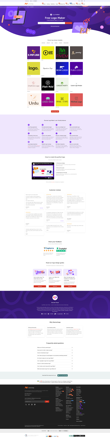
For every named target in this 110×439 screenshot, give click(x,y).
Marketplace (78, 398)
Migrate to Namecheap (59, 405)
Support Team (75, 329)
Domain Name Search (59, 388)
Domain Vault (69, 391)
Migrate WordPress (69, 403)
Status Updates (78, 390)
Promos (67, 419)
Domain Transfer (58, 389)
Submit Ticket (78, 393)
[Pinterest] (35, 404)
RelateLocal (78, 407)
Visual (77, 409)
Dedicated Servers (58, 403)
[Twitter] (26, 404)
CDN (67, 393)
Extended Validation (69, 409)
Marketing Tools (62, 4)
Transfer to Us (72, 4)
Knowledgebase (78, 391)
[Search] (84, 1)
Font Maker (59, 310)
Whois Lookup (58, 394)
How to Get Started (79, 399)
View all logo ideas (55, 111)
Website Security (69, 389)
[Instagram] (32, 404)
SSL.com (67, 406)
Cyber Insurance (69, 395)
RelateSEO (78, 403)
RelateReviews (79, 405)
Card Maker (66, 310)
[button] (55, 347)
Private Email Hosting (59, 404)
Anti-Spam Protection (69, 398)
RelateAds (78, 406)
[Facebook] (29, 404)
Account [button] (83, 4)
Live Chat (77, 394)
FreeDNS (57, 396)
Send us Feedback (79, 421)
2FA (66, 396)
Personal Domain (58, 392)
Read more (40, 286)
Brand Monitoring (79, 408)
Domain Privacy (68, 388)
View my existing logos (55, 26)
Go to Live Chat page (63, 375)
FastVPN (69, 394)
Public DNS (68, 397)
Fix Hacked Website (70, 390)
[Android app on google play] (76, 436)
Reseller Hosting (58, 401)
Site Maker (62, 310)
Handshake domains (60, 391)
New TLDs (57, 390)
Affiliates (77, 419)
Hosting (48, 4)
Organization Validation (69, 407)
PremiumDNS (58, 395)
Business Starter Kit (80, 400)
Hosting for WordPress (59, 400)
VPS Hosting (58, 402)
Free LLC (79, 401)
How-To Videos (78, 392)
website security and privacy (35, 329)
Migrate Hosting (68, 402)
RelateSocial (78, 404)
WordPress (53, 4)
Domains (44, 4)
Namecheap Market (59, 393)
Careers (77, 417)
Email (57, 4)
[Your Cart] (79, 1)
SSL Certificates (68, 405)
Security (67, 4)
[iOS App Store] (82, 436)
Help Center (78, 4)
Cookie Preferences (83, 425)
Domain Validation (69, 408)
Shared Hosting (58, 399)
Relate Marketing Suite (80, 402)
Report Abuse (78, 395)
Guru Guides (78, 387)
